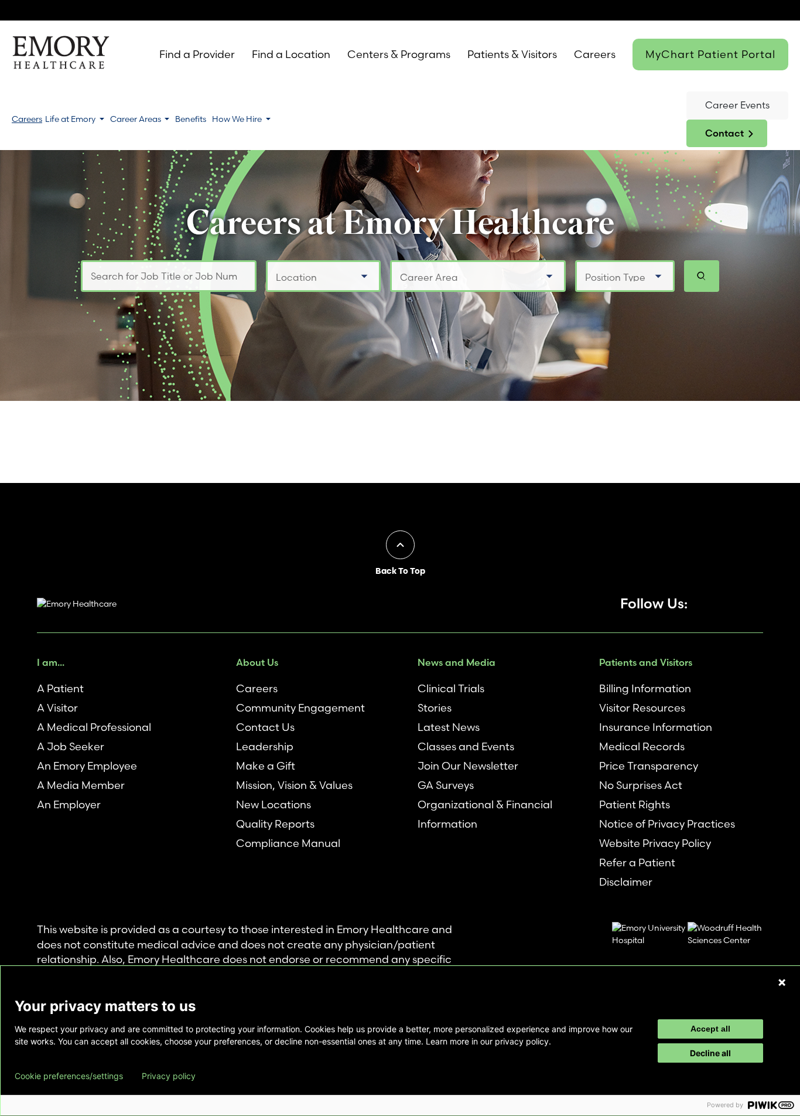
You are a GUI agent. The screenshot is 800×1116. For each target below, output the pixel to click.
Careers (595, 54)
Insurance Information (655, 727)
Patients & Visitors (512, 54)
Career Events (737, 105)
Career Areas (136, 119)
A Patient (60, 688)
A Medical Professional (94, 727)
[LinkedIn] (756, 604)
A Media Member (81, 785)
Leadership (264, 746)
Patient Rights (634, 804)
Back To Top (400, 571)
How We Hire (238, 119)
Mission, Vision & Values (294, 785)
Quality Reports (275, 824)
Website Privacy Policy (655, 843)
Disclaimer (625, 882)
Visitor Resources (642, 707)
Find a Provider (197, 54)
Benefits (190, 119)
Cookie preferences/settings (69, 1076)
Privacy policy (169, 1076)
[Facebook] (695, 604)
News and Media (456, 662)
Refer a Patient (637, 862)
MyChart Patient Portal (710, 54)
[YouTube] (715, 604)
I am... (50, 662)
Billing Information (645, 688)
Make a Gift (265, 766)
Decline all (710, 1053)
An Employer (69, 804)
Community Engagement (300, 707)
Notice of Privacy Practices (667, 824)
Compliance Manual (288, 843)
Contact (724, 133)
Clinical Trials (451, 688)
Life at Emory (71, 119)
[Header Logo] (61, 54)
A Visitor (57, 707)
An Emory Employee (87, 766)
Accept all (710, 1028)
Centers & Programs (398, 54)
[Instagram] (736, 604)
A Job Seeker (70, 746)
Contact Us (265, 727)
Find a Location (291, 54)
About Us (257, 662)
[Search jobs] (701, 276)
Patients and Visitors (645, 662)
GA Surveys (446, 785)
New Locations (273, 804)
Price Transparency (648, 766)
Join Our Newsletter (468, 766)
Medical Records (642, 746)
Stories (435, 707)
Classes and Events (466, 746)
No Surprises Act (640, 785)
